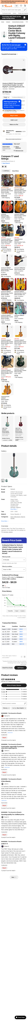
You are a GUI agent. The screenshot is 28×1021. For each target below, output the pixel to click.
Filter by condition (7, 566)
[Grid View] (3, 166)
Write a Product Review (14, 685)
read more (10, 732)
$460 (21, 636)
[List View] (5, 166)
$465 (21, 641)
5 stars (3, 689)
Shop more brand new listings (13, 139)
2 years (22, 611)
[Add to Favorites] (10, 40)
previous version (8, 532)
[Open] (24, 559)
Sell (17, 5)
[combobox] (12, 560)
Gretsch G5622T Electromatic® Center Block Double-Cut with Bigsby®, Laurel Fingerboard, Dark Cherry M (13, 85)
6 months (10, 611)
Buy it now (14, 115)
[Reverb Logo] (8, 6)
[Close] (19, 101)
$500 (21, 629)
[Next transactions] (24, 656)
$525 (21, 631)
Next (13, 877)
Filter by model (6, 556)
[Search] (25, 10)
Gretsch (12, 489)
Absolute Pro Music (10, 131)
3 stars (3, 694)
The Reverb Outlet (6, 13)
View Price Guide (7, 667)
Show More (13, 509)
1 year (16, 611)
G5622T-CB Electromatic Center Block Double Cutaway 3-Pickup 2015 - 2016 (20, 431)
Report (4, 737)
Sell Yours (20, 667)
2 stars (3, 696)
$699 (21, 639)
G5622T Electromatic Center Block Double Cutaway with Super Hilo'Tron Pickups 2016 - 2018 (6, 431)
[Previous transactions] (21, 656)
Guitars (14, 13)
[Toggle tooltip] (17, 54)
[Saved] (21, 6)
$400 (21, 634)
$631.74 (22, 644)
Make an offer (14, 124)
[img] (19, 131)
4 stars (3, 691)
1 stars (3, 699)
